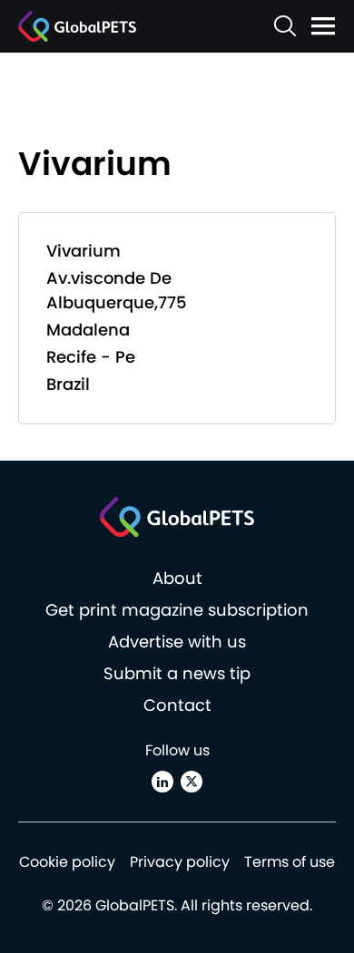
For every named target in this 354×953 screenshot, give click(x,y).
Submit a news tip (177, 673)
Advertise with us (177, 641)
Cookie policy (67, 861)
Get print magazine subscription (177, 609)
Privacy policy (180, 861)
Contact (177, 705)
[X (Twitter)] (191, 782)
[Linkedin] (162, 782)
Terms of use (289, 861)
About (177, 578)
